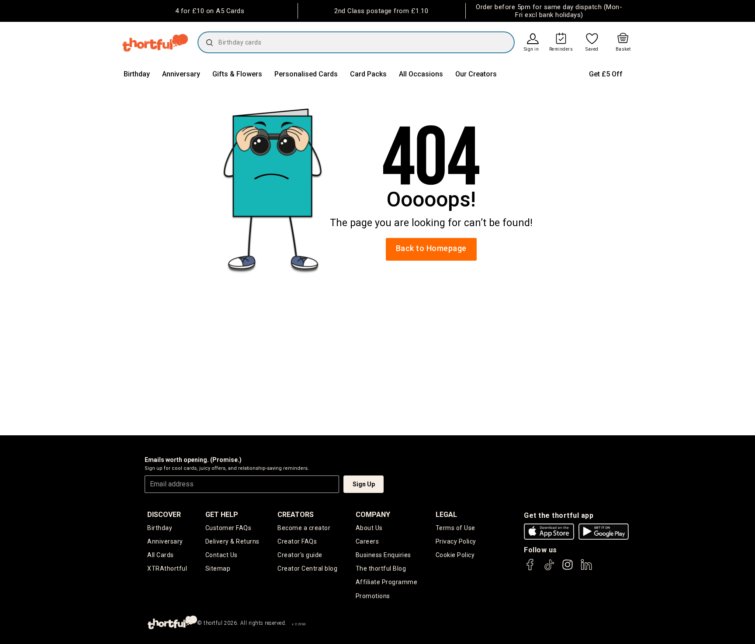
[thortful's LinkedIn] (586, 569)
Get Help (221, 514)
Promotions (373, 595)
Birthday (137, 74)
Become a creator (303, 527)
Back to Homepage (431, 248)
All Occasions (421, 74)
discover (164, 514)
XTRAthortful (167, 568)
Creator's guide (299, 554)
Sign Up (364, 484)
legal (446, 514)
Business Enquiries (383, 554)
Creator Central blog (307, 568)
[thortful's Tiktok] (549, 569)
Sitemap (218, 568)
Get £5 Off (606, 74)
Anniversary (181, 74)
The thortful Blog (381, 568)
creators (295, 514)
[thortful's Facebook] (530, 569)
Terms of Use (455, 527)
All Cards (160, 554)
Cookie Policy (455, 554)
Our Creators (476, 74)
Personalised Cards (306, 74)
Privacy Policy (456, 541)
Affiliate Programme (387, 582)
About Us (369, 527)
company (373, 514)
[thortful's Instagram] (567, 569)
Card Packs (368, 74)
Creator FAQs (297, 541)
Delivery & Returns (232, 541)
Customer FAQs (228, 527)
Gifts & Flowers (237, 74)
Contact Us (221, 554)
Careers (367, 541)
